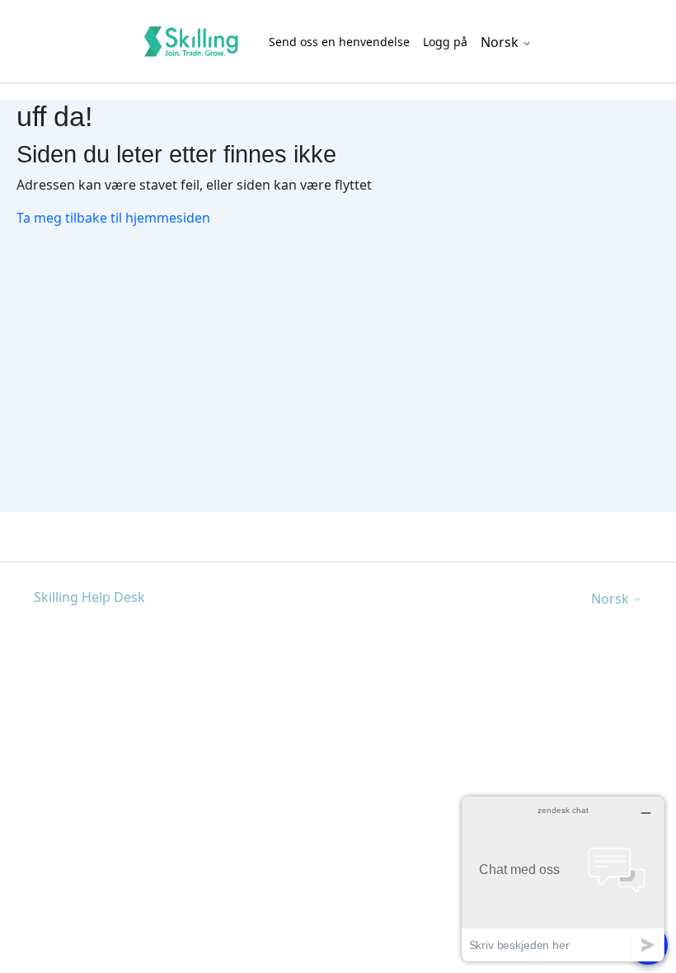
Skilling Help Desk (89, 597)
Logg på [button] (445, 41)
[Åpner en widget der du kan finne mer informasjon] (563, 878)
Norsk (501, 42)
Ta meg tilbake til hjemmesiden (113, 218)
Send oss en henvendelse (339, 41)
